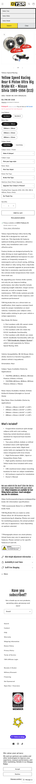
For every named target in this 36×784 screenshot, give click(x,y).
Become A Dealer (10, 668)
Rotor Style (5, 166)
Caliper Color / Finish (9, 150)
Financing (7, 677)
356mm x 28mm (9, 128)
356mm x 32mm (9, 133)
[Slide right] (22, 68)
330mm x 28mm (9, 124)
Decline (17, 774)
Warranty (7, 637)
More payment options (18, 217)
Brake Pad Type (7, 174)
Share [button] (6, 574)
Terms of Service (10, 655)
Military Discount (10, 672)
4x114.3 (7, 116)
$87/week (29, 106)
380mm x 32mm (9, 137)
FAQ (5, 633)
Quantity (4, 202)
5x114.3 (18, 116)
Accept (17, 769)
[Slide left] (13, 68)
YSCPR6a (7, 145)
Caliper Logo (6, 158)
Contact (7, 628)
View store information (12, 228)
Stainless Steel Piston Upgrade (12, 182)
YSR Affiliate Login (11, 659)
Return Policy (9, 646)
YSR (20, 340)
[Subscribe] (30, 611)
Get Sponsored (9, 681)
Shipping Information (11, 641)
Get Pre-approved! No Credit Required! (12, 109)
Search (6, 624)
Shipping (4, 102)
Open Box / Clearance (12, 686)
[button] (2, 4)
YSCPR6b (20, 145)
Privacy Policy (9, 650)
